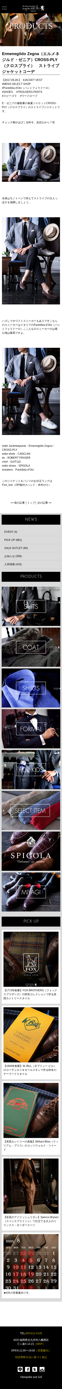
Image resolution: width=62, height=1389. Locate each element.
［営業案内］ (43, 1350)
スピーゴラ (10, 95)
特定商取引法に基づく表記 (31, 1357)
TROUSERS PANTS (30, 92)
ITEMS (31, 810)
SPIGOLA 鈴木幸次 (31, 851)
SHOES (8, 92)
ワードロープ (29, 95)
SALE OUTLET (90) (16, 548)
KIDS (31, 769)
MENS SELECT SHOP (17, 84)
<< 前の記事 (18, 502)
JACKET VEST (33, 80)
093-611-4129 (34, 1333)
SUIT (31, 606)
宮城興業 (31, 892)
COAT (31, 647)
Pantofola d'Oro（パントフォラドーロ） (27, 88)
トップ (31, 502)
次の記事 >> (44, 502)
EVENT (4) (10, 531)
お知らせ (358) (13, 556)
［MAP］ (39, 1344)
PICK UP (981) (13, 540)
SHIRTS (31, 688)
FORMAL (31, 728)
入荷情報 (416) (13, 564)
